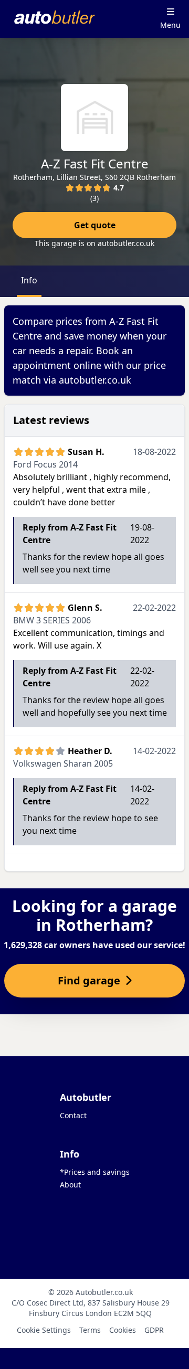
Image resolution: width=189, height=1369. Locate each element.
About (70, 1185)
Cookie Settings (44, 1330)
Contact (73, 1115)
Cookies (122, 1330)
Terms (90, 1330)
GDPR (154, 1330)
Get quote (95, 225)
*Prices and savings (95, 1172)
